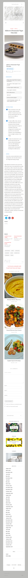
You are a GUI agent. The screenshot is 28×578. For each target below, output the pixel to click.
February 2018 (9, 537)
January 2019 (8, 518)
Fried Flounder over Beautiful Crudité (14, 266)
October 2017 (8, 544)
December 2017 (9, 541)
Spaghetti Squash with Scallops (14, 360)
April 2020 (8, 501)
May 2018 (8, 531)
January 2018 (8, 539)
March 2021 (8, 483)
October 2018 (8, 523)
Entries (8, 556)
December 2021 (9, 478)
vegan (12, 255)
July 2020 (8, 497)
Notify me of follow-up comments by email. (14, 404)
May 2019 (8, 512)
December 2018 (9, 520)
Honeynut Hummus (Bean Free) (14, 299)
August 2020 (8, 495)
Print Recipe (10, 68)
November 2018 (9, 522)
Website (5, 395)
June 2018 (8, 529)
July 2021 (8, 480)
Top (22, 575)
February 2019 (9, 516)
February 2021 (9, 485)
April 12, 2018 (7, 260)
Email (5, 390)
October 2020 (8, 491)
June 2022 (8, 474)
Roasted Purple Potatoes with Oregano (13, 268)
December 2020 (9, 487)
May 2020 (8, 499)
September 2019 (9, 506)
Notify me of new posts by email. (12, 406)
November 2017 (9, 543)
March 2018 (8, 535)
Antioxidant (7, 250)
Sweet (12, 250)
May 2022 (8, 476)
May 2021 (8, 481)
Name (5, 385)
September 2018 (9, 525)
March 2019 (8, 514)
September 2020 (9, 493)
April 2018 (8, 533)
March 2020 (8, 502)
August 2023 (8, 468)
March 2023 (8, 470)
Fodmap (11, 28)
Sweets (15, 28)
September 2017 (9, 546)
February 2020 (9, 504)
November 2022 (9, 472)
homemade (7, 255)
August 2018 (8, 527)
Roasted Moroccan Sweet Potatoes (14, 330)
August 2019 (8, 508)
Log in (7, 554)
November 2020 (9, 489)
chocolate (17, 250)
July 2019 (8, 510)
